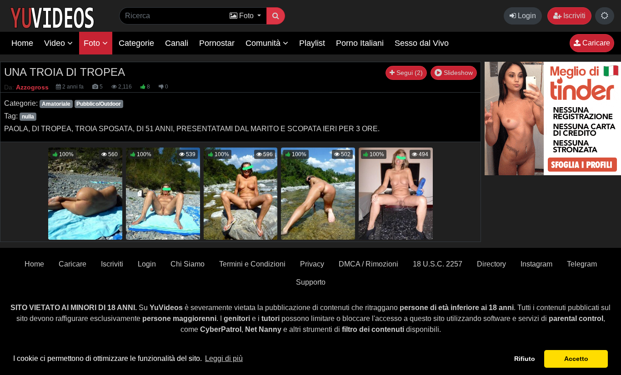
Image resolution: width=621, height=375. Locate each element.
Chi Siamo (187, 264)
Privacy (312, 264)
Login (526, 16)
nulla (28, 116)
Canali (176, 43)
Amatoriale (56, 104)
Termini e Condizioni (252, 264)
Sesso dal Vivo (422, 43)
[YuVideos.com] (52, 17)
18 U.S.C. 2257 (437, 264)
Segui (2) (409, 72)
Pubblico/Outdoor (98, 104)
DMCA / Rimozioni (368, 264)
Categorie (136, 43)
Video (55, 43)
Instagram (536, 264)
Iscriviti (573, 16)
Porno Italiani (360, 43)
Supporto (311, 282)
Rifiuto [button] (524, 358)
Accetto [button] (576, 358)
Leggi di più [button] (224, 358)
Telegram (582, 264)
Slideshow (457, 72)
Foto (93, 43)
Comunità (264, 43)
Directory (491, 264)
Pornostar (217, 43)
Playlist (312, 43)
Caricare (595, 43)
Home (22, 43)
